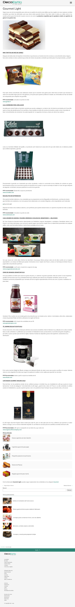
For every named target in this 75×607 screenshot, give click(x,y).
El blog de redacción (8, 570)
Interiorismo (6, 584)
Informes (6, 583)
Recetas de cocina (8, 594)
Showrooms (6, 597)
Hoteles (5, 577)
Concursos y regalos (8, 566)
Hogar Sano (6, 576)
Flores (5, 573)
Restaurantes (7, 595)
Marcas (5, 589)
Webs (5, 600)
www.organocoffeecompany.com (12, 429)
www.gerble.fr (7, 101)
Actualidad (6, 559)
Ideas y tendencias (8, 579)
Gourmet (6, 575)
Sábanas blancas (67, 485)
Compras (6, 565)
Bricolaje (6, 560)
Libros (5, 587)
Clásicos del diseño (8, 562)
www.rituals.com (7, 377)
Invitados (6, 586)
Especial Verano (7, 572)
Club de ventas (7, 563)
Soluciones (6, 598)
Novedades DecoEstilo (8, 590)
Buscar (5, 488)
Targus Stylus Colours (9, 485)
